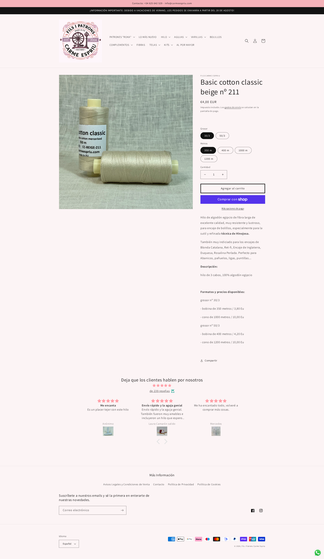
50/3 (222, 135)
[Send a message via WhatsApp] (317, 552)
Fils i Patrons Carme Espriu (253, 546)
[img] (162, 385)
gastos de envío (233, 107)
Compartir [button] (211, 360)
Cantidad (205, 167)
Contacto (158, 484)
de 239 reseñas (160, 391)
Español (67, 543)
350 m (208, 150)
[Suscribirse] (122, 510)
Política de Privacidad (181, 484)
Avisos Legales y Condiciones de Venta (126, 484)
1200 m (208, 158)
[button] (121, 37)
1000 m (243, 150)
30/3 (207, 135)
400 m (225, 150)
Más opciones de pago (233, 208)
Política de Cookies (208, 484)
